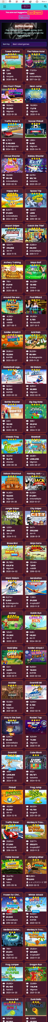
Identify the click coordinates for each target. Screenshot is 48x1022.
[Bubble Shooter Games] (10, 1)
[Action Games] (37, 1)
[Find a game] (45, 6)
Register (38, 13)
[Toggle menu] (4, 6)
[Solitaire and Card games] (17, 1)
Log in (31, 13)
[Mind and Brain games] (23, 1)
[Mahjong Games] (3, 1)
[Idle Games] (30, 1)
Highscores (24, 17)
